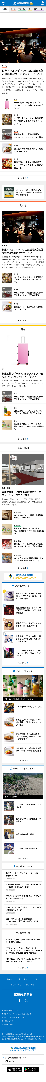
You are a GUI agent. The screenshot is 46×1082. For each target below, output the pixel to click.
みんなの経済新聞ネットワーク (23, 1049)
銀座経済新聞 (21, 3)
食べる (13, 9)
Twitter (26, 1000)
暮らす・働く (39, 9)
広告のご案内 (8, 1024)
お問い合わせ (8, 1021)
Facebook (19, 1000)
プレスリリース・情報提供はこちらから (17, 1014)
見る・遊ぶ (22, 9)
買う (30, 9)
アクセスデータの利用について (14, 1017)
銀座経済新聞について (11, 1010)
